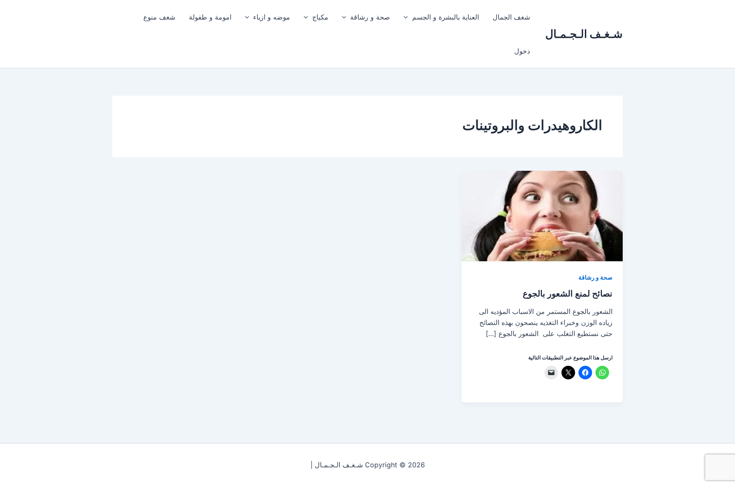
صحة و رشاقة (370, 17)
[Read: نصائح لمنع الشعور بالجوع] (542, 215)
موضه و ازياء (271, 17)
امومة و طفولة (210, 17)
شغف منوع (159, 17)
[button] (408, 17)
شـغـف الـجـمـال (584, 33)
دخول (522, 51)
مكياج (320, 17)
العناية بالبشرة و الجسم (445, 17)
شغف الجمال (511, 17)
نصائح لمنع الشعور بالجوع (567, 293)
